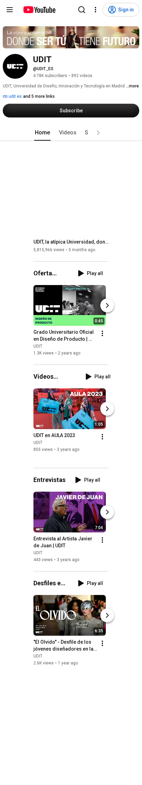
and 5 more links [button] (39, 96)
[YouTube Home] (39, 9)
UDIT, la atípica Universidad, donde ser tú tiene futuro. (71, 242)
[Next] (107, 305)
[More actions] (102, 333)
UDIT (37, 346)
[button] (98, 132)
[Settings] (95, 10)
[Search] (82, 10)
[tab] (42, 132)
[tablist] (71, 132)
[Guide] (10, 10)
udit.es (15, 96)
